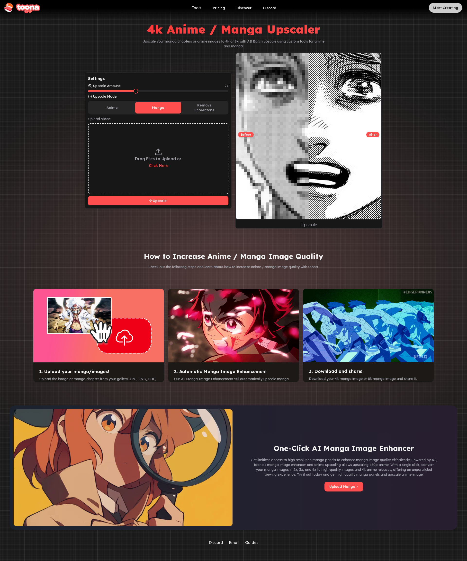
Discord (269, 8)
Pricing (219, 8)
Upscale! (160, 201)
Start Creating (445, 8)
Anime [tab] (112, 107)
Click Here (159, 165)
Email (234, 542)
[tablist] (158, 107)
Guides (251, 542)
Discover (244, 8)
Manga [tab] (158, 107)
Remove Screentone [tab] (204, 107)
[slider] (135, 91)
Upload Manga (342, 486)
